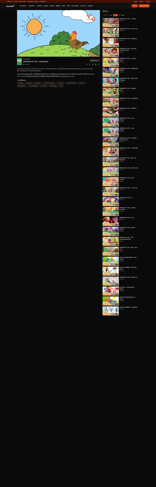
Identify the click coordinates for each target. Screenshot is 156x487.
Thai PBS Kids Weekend (49, 83)
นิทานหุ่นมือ (28, 83)
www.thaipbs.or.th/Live (67, 76)
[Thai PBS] (10, 6)
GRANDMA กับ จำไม (71, 83)
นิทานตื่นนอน (37, 83)
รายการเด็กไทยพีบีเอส (33, 86)
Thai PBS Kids (60, 83)
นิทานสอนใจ (43, 86)
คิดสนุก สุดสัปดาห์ (21, 86)
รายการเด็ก (81, 83)
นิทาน (61, 86)
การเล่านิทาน (20, 83)
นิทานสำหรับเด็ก (53, 86)
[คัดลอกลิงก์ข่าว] (98, 64)
